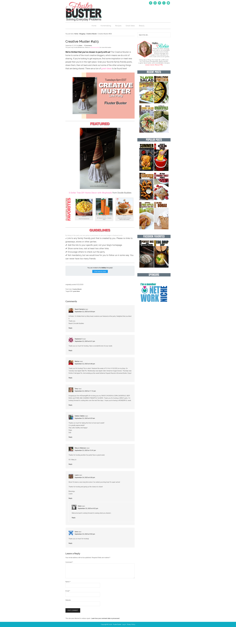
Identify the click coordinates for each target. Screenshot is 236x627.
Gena (76, 532)
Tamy (76, 389)
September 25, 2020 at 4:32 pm (88, 508)
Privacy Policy (131, 624)
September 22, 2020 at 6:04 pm (85, 311)
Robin (79, 506)
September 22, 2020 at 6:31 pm (85, 341)
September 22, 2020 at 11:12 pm (85, 391)
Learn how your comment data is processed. (105, 618)
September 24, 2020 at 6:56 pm (85, 477)
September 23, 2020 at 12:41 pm (85, 450)
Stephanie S (78, 339)
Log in (124, 624)
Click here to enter (100, 271)
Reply (70, 328)
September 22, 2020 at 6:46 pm (85, 364)
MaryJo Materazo (80, 448)
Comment (69, 562)
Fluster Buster (83, 11)
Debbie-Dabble (80, 416)
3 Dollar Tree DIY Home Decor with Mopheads (90, 192)
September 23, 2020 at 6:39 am (85, 418)
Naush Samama (80, 309)
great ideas (106, 68)
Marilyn (77, 361)
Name (67, 582)
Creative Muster (77, 289)
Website (68, 600)
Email (67, 591)
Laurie (77, 475)
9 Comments (88, 45)
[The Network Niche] (154, 306)
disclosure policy (94, 47)
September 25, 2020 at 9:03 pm (85, 534)
